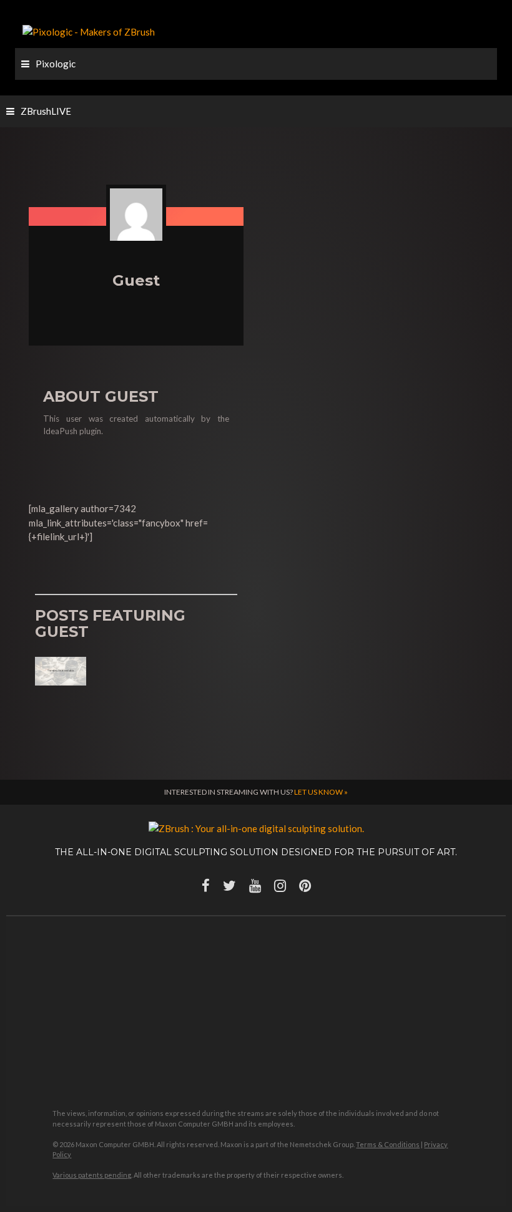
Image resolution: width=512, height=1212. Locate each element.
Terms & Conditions (388, 1144)
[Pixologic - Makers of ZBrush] (88, 30)
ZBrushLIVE (46, 111)
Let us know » (321, 792)
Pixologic (56, 63)
